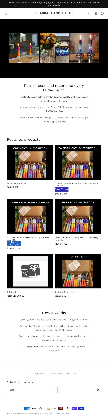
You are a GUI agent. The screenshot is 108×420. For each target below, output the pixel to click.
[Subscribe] (54, 390)
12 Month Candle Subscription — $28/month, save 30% (76, 184)
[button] (6, 13)
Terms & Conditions (56, 373)
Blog (74, 373)
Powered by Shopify (34, 414)
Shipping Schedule (39, 373)
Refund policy (48, 413)
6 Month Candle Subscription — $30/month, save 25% (76, 239)
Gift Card (11, 292)
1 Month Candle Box (17, 183)
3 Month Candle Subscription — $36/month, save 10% (28, 239)
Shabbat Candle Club (20, 414)
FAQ (68, 373)
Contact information (62, 413)
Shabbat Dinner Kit (64, 292)
